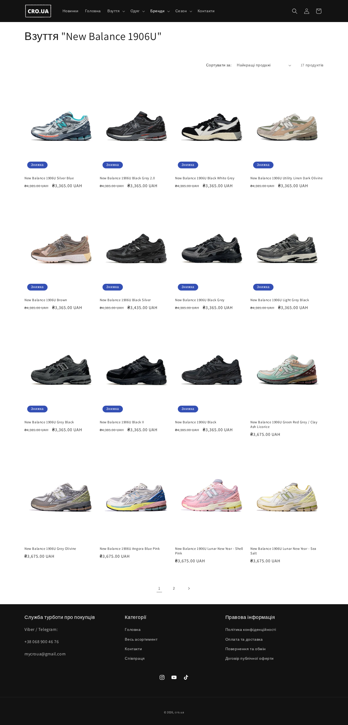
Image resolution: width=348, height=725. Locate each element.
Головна (133, 629)
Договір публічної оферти (249, 658)
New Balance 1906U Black (195, 422)
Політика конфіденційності (250, 629)
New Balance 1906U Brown (45, 300)
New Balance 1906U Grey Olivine (50, 549)
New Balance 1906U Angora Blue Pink (130, 549)
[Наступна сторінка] (189, 588)
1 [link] (159, 588)
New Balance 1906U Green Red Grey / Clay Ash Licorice (283, 424)
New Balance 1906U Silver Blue (49, 178)
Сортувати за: (218, 65)
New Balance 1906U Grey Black (49, 422)
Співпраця (135, 658)
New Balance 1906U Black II (122, 422)
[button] (115, 11)
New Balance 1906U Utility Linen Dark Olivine (286, 178)
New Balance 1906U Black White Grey (204, 178)
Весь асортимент (141, 639)
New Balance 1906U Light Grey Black (279, 300)
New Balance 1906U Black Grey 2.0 (127, 178)
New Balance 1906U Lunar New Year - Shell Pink (209, 551)
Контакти (133, 648)
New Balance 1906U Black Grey (200, 300)
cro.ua (179, 712)
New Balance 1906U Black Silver (125, 300)
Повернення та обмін (245, 648)
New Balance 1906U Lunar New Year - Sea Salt (283, 551)
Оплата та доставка (244, 639)
